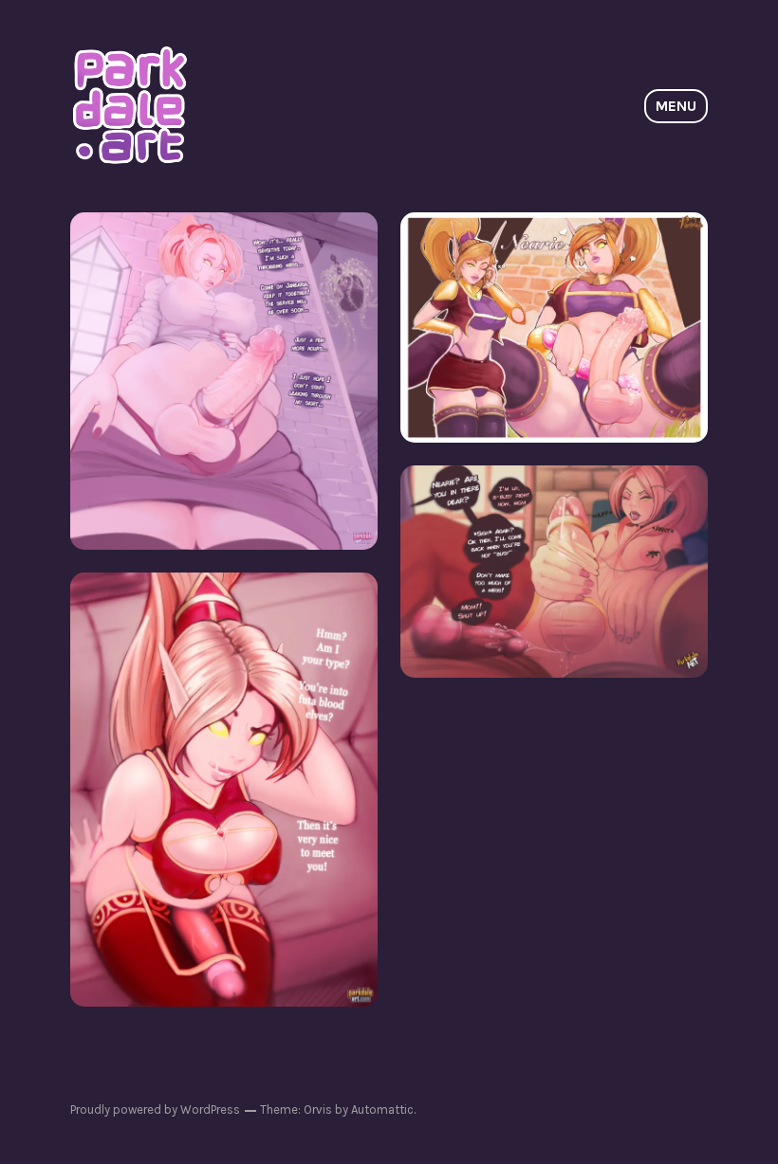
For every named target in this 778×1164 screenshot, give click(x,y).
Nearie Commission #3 (554, 326)
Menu (676, 106)
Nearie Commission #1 (224, 789)
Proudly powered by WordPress (155, 1109)
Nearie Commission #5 (224, 380)
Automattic (382, 1109)
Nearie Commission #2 (554, 571)
